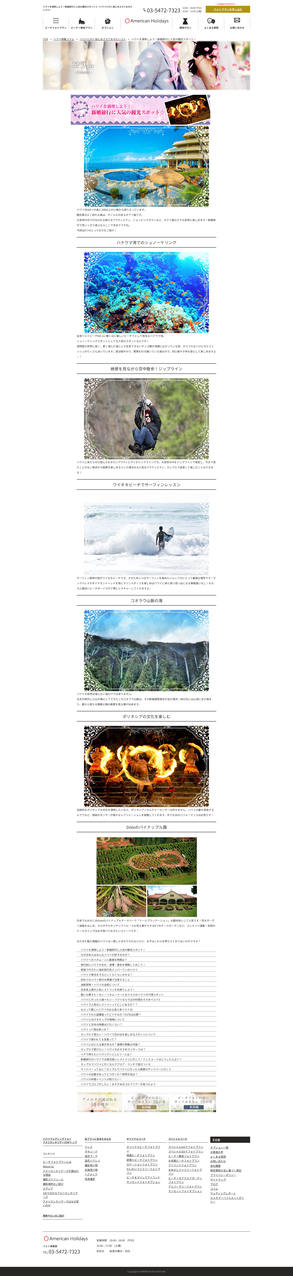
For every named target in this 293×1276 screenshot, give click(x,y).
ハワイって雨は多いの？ (95, 1029)
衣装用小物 (91, 1170)
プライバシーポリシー (223, 1175)
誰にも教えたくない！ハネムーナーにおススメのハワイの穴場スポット (122, 994)
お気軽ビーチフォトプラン (184, 1160)
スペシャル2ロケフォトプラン (185, 1147)
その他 (216, 1140)
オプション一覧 (219, 1147)
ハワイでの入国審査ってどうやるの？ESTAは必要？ (111, 1014)
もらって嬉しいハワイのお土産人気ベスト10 (107, 1009)
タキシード (91, 1151)
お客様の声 (216, 1152)
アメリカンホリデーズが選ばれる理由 (61, 1173)
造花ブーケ (91, 1156)
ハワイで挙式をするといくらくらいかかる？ (107, 975)
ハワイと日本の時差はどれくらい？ (101, 1024)
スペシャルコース (177, 1138)
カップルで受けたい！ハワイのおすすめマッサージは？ (113, 1049)
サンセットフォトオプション (143, 1182)
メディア (48, 1188)
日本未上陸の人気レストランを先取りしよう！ (108, 989)
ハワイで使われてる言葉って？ (99, 1039)
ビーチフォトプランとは (57, 1162)
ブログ (214, 1184)
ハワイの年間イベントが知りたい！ (101, 1079)
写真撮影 (90, 1179)
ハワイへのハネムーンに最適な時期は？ (104, 960)
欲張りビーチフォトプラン (142, 1160)
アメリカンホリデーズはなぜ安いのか (61, 1203)
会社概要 (215, 1166)
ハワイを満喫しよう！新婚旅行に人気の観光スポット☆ (113, 950)
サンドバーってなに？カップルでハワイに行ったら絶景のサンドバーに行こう (126, 1069)
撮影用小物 (91, 1165)
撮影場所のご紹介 (53, 1184)
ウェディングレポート (223, 1193)
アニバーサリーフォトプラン (185, 1186)
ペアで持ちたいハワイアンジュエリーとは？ (106, 1054)
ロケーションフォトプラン (142, 1164)
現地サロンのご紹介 (53, 1215)
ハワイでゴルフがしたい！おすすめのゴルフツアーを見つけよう (118, 1084)
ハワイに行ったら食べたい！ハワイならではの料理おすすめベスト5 (120, 999)
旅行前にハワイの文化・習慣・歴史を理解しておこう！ (113, 965)
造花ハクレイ (92, 1160)
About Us (48, 1166)
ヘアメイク (91, 1174)
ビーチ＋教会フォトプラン (184, 1156)
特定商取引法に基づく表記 (225, 1170)
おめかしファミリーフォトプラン (185, 1171)
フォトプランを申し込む (228, 9)
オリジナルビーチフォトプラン (143, 1149)
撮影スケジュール (53, 1179)
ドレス (88, 1147)
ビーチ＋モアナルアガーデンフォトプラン (185, 1180)
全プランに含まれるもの (98, 1138)
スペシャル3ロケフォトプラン (185, 1151)
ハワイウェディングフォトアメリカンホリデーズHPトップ (60, 1140)
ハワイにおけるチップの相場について (103, 1019)
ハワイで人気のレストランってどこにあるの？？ (109, 1004)
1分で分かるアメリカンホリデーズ (60, 1195)
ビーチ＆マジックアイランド (143, 1177)
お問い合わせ (218, 1161)
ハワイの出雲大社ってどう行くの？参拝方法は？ (109, 1074)
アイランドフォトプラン (182, 1165)
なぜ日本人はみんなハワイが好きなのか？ (105, 955)
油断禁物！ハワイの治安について (100, 984)
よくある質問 (218, 1157)
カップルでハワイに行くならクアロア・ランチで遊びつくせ (116, 1064)
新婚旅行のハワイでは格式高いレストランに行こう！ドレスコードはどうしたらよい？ (131, 1059)
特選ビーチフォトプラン (141, 1155)
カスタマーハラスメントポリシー (227, 1200)
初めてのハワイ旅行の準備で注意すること (105, 979)
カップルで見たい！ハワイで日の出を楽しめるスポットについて (118, 1034)
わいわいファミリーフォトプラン (143, 1171)
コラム (214, 1189)
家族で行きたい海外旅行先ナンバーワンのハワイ (109, 970)
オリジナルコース (136, 1138)
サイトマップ (218, 1179)
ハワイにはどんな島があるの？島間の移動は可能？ (110, 1044)
